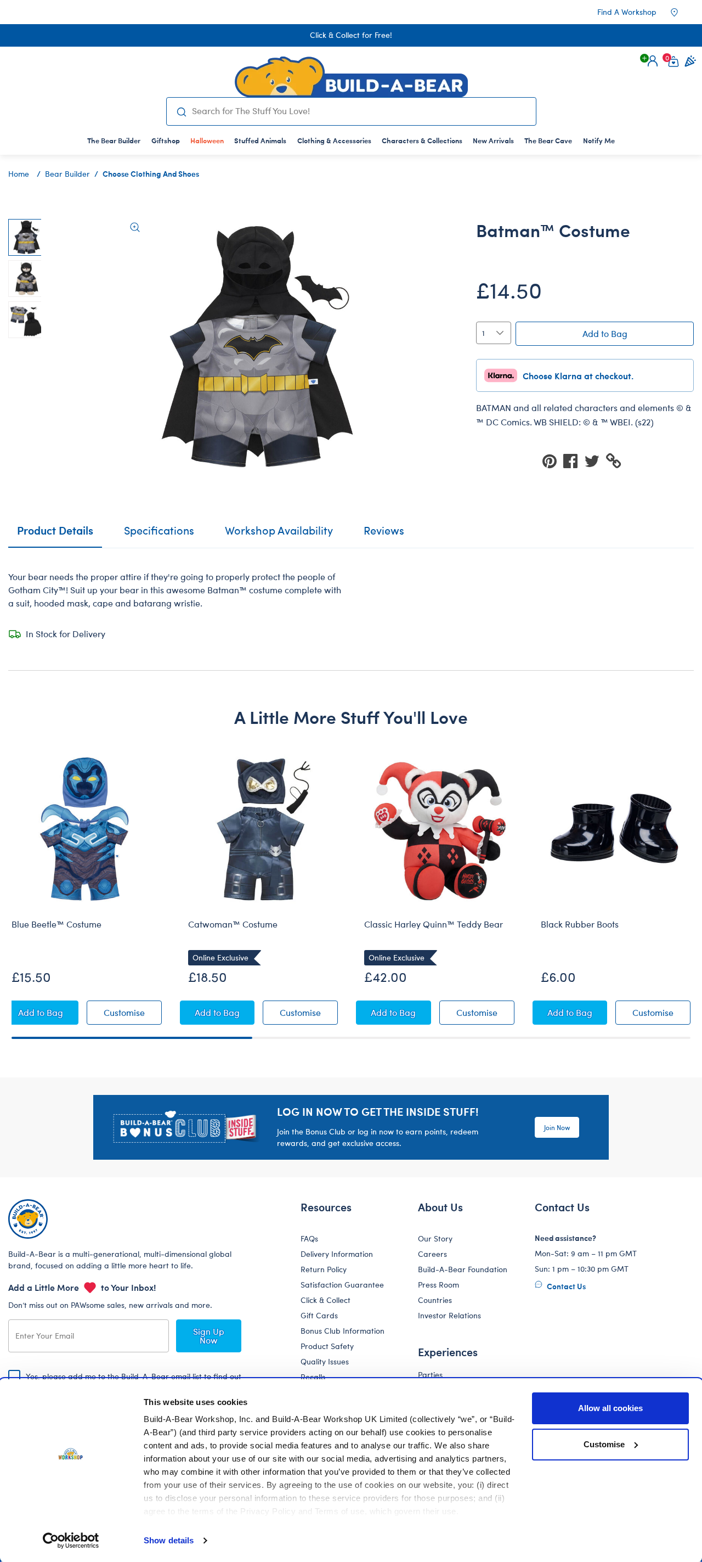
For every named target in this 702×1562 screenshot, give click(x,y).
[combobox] (359, 111)
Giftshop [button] (165, 140)
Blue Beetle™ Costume (56, 924)
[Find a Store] (682, 12)
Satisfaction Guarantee (342, 1284)
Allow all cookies (610, 1408)
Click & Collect (325, 1300)
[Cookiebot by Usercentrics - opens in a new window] (71, 1540)
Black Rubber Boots (580, 924)
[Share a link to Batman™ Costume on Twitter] (595, 460)
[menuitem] (114, 140)
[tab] (159, 535)
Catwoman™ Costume (233, 924)
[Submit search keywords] (182, 111)
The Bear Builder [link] (113, 140)
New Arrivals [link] (493, 140)
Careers (432, 1254)
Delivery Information (337, 1254)
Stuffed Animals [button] (260, 140)
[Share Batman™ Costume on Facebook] (573, 460)
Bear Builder (67, 173)
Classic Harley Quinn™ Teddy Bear (433, 924)
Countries (435, 1300)
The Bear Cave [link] (548, 140)
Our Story (435, 1238)
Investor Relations (449, 1315)
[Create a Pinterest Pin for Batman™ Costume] (552, 460)
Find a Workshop (626, 12)
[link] (207, 140)
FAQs (309, 1238)
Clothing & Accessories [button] (334, 140)
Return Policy (324, 1269)
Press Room (438, 1284)
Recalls (313, 1377)
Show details (169, 1540)
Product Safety (327, 1346)
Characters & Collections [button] (422, 140)
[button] (652, 61)
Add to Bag (604, 333)
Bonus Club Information (342, 1330)
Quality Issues (325, 1361)
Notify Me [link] (599, 140)
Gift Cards (319, 1315)
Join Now (557, 1127)
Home (18, 173)
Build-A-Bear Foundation (462, 1269)
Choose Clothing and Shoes (151, 173)
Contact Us (565, 1285)
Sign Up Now (208, 1335)
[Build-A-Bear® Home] (351, 77)
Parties (430, 1374)
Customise (604, 1444)
